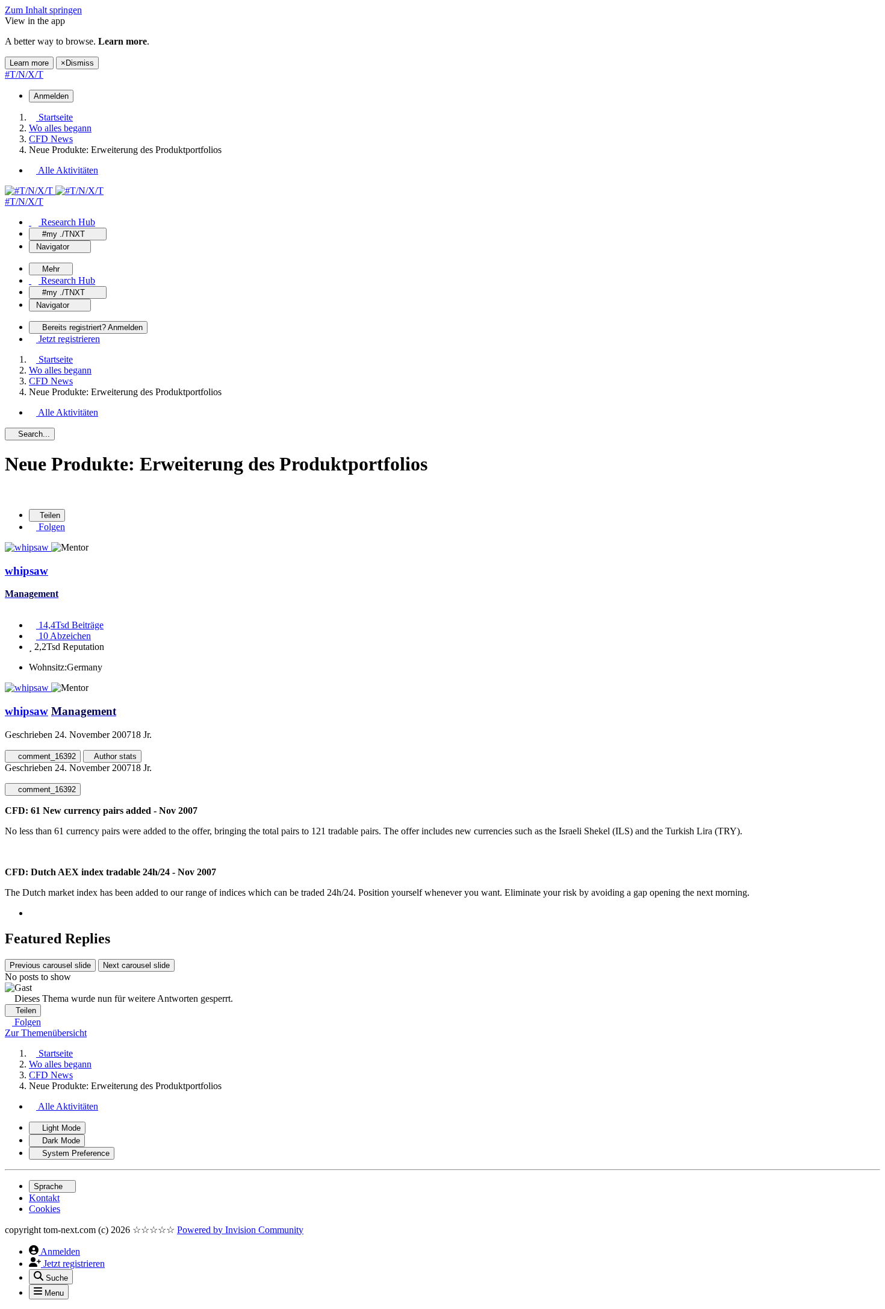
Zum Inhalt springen (43, 10)
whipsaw (26, 570)
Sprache (49, 1186)
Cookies (44, 1209)
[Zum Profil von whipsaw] (28, 547)
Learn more (29, 62)
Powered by (240, 1230)
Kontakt (44, 1198)
